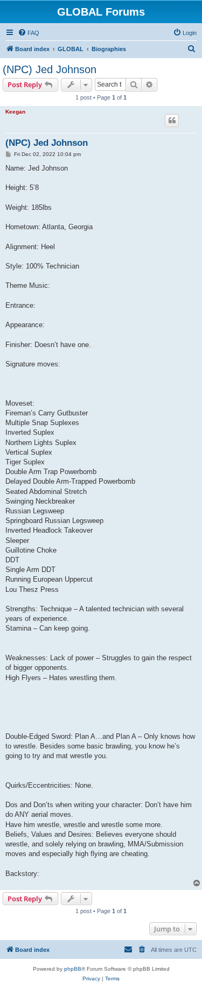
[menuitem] (28, 32)
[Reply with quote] (172, 120)
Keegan (15, 112)
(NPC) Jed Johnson (49, 69)
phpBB (72, 969)
